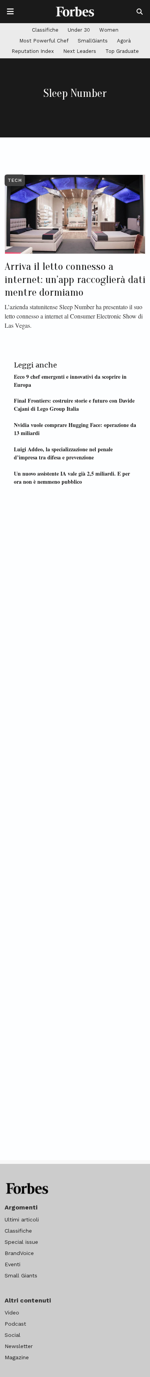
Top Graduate (122, 51)
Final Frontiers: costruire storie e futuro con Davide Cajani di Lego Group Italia (74, 404)
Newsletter (19, 1346)
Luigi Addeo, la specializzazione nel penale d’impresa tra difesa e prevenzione (63, 453)
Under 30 (79, 30)
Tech (15, 180)
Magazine (17, 1357)
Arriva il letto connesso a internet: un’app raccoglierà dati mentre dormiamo (75, 279)
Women (108, 30)
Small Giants (21, 1275)
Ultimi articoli (22, 1219)
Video (12, 1312)
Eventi (12, 1264)
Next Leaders (79, 51)
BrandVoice (19, 1253)
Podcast (15, 1324)
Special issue (21, 1242)
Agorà (124, 41)
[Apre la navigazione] (10, 11)
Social (12, 1335)
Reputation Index (33, 51)
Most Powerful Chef (43, 41)
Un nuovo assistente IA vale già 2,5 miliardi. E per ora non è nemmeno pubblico (72, 477)
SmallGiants (93, 41)
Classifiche (45, 30)
